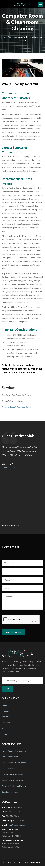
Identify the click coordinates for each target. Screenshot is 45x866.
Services (12, 37)
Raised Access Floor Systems (14, 751)
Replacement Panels (10, 757)
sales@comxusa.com (17, 825)
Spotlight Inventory (10, 792)
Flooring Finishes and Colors (14, 786)
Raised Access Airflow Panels (14, 762)
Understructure (8, 768)
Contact (5, 734)
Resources (6, 722)
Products (6, 711)
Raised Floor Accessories (12, 780)
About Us (6, 717)
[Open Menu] (40, 4)
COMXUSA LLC (17, 862)
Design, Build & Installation (12, 401)
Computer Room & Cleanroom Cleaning (17, 407)
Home (5, 37)
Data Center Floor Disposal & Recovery (17, 395)
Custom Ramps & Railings (12, 774)
